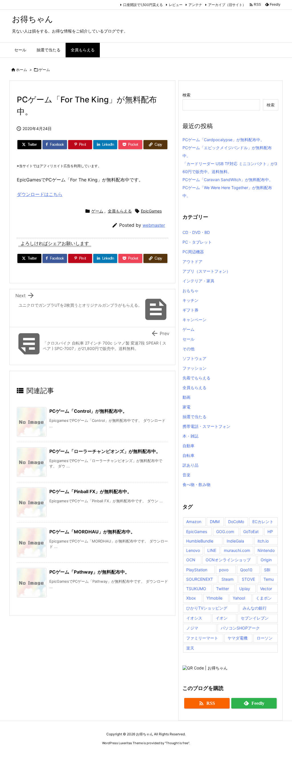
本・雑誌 (190, 436)
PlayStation (196, 569)
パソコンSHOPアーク (240, 628)
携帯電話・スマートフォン (206, 426)
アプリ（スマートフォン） (206, 271)
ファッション (194, 368)
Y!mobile (214, 598)
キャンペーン (194, 319)
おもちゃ (190, 290)
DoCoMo (236, 521)
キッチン (190, 300)
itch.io (263, 541)
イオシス (194, 618)
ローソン (265, 637)
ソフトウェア (194, 358)
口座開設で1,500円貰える (143, 5)
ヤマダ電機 (238, 637)
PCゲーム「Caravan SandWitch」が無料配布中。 (227, 179)
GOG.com (225, 531)
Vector (266, 588)
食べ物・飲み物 (196, 484)
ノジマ (192, 628)
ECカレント (262, 521)
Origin (266, 559)
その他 (188, 348)
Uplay (244, 588)
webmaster (154, 225)
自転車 (188, 455)
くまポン (264, 598)
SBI (267, 569)
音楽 (186, 474)
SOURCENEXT (199, 579)
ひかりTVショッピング (206, 608)
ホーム (21, 69)
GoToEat (251, 531)
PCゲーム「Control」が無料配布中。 (88, 411)
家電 (186, 406)
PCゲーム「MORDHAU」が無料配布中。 (92, 532)
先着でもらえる (196, 377)
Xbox (191, 598)
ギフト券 (190, 309)
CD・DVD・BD (196, 232)
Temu (268, 579)
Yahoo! (239, 598)
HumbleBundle (199, 541)
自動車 (188, 445)
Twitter (222, 588)
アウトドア (192, 261)
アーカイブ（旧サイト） (227, 5)
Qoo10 (246, 569)
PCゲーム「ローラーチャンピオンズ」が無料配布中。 (105, 451)
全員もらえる (120, 211)
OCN (190, 559)
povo (223, 569)
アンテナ (195, 5)
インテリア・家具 (198, 280)
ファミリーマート (202, 637)
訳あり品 (190, 465)
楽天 (190, 647)
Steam (228, 579)
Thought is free (177, 743)
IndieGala (235, 541)
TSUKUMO (196, 588)
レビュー (175, 5)
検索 (186, 94)
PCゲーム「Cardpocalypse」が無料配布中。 (223, 139)
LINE (211, 550)
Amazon (193, 521)
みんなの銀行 (255, 608)
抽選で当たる (194, 416)
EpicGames (151, 211)
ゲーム (44, 69)
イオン (222, 618)
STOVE (248, 579)
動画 (186, 397)
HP (270, 531)
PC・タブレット (197, 242)
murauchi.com (237, 550)
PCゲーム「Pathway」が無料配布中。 (89, 572)
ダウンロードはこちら (39, 194)
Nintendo (266, 550)
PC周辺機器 (193, 251)
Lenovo (193, 550)
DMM (215, 521)
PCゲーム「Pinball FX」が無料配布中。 (90, 491)
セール (188, 339)
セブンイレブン (255, 618)
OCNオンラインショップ (228, 559)
